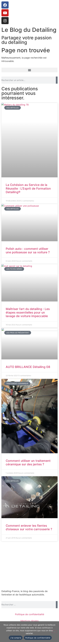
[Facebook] (5, 5)
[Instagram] (5, 20)
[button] (29, 70)
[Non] (54, 631)
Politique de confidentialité (29, 614)
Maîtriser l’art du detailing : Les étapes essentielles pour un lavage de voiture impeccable (28, 312)
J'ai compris (15, 638)
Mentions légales (29, 620)
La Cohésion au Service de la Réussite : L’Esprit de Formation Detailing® (28, 188)
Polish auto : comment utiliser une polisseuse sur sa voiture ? (28, 250)
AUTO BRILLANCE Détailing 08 (28, 367)
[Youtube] (5, 12)
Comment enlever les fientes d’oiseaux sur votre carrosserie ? (29, 527)
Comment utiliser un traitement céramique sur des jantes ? (28, 462)
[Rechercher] (57, 80)
